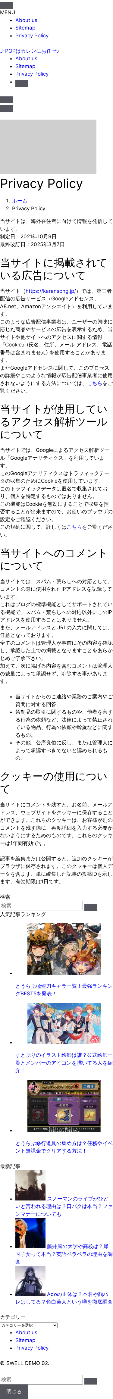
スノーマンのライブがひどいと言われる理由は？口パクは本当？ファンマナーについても (64, 1206)
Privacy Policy (32, 36)
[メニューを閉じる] (6, 5)
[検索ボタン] (21, 83)
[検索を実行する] (90, 907)
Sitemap (25, 28)
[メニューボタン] (6, 108)
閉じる (14, 1391)
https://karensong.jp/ (51, 291)
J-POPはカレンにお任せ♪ (29, 51)
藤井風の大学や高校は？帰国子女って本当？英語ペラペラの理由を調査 (64, 1254)
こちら (94, 383)
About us (26, 20)
